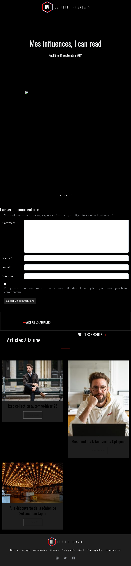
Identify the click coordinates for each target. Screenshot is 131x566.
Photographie (68, 550)
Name (7, 258)
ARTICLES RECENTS (89, 334)
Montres (54, 550)
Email (7, 267)
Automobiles (39, 550)
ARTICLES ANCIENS (38, 322)
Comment (8, 223)
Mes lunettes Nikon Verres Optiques (98, 441)
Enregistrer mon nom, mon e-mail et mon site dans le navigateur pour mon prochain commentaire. (65, 290)
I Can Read (65, 195)
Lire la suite (33, 415)
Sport (81, 550)
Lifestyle (14, 550)
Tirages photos (94, 550)
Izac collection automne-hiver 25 (33, 406)
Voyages (26, 550)
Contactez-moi (113, 550)
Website (7, 276)
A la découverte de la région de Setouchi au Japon (33, 510)
